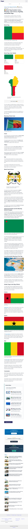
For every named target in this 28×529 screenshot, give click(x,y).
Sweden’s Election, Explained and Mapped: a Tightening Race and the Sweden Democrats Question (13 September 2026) (15, 457)
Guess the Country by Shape (14, 447)
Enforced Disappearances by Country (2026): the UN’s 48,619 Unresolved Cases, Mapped (15, 471)
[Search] (19, 4)
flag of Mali (7, 359)
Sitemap (14, 527)
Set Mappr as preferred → (14, 441)
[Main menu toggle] (26, 1)
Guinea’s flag (6, 307)
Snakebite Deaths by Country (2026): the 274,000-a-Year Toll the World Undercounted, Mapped (15, 460)
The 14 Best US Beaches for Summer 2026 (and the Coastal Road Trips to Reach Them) (16, 492)
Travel (6, 479)
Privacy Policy (18, 518)
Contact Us (17, 520)
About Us (22, 518)
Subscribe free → (14, 433)
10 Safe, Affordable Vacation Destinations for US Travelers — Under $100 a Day (16, 488)
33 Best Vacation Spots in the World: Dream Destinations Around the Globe (15, 481)
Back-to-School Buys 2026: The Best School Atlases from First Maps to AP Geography (15, 498)
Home (5, 6)
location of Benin (15, 271)
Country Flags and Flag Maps (11, 6)
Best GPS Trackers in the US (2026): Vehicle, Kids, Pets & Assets (15, 506)
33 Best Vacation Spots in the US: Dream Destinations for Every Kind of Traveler (15, 485)
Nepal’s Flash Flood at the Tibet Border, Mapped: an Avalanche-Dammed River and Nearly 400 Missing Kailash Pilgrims (16, 468)
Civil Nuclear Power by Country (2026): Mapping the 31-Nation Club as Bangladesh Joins (16, 464)
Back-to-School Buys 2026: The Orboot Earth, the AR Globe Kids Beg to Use (15, 502)
